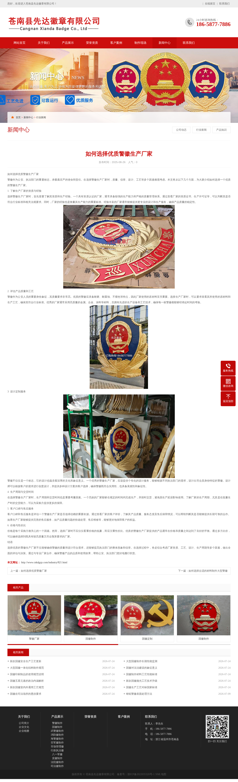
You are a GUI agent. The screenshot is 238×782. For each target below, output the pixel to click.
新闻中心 (165, 42)
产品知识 (221, 129)
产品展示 (68, 42)
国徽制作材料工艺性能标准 (141, 674)
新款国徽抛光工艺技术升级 (141, 680)
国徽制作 (57, 727)
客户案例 (116, 42)
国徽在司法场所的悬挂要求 (25, 693)
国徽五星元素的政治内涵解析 (27, 680)
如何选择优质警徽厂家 (34, 570)
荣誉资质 (92, 42)
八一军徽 (57, 754)
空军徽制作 (57, 742)
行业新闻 (41, 117)
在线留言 (210, 3)
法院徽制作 (57, 762)
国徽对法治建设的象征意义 (141, 667)
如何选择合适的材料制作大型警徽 (208, 570)
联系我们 (224, 3)
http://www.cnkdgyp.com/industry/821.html (44, 562)
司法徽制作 (57, 766)
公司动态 (181, 129)
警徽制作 (57, 723)
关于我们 (44, 42)
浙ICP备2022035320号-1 (141, 774)
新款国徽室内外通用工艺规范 (27, 687)
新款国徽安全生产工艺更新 (25, 661)
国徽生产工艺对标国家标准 (141, 687)
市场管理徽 (57, 746)
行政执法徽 (57, 750)
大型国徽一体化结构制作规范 (27, 667)
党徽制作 (57, 758)
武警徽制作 (57, 731)
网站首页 (19, 42)
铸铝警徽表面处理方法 (139, 693)
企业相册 (24, 731)
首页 (18, 117)
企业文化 (24, 727)
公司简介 (24, 723)
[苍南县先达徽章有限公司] (62, 22)
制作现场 (140, 42)
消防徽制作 (57, 734)
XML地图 (160, 774)
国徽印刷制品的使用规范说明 (27, 674)
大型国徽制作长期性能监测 (141, 661)
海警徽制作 (57, 738)
